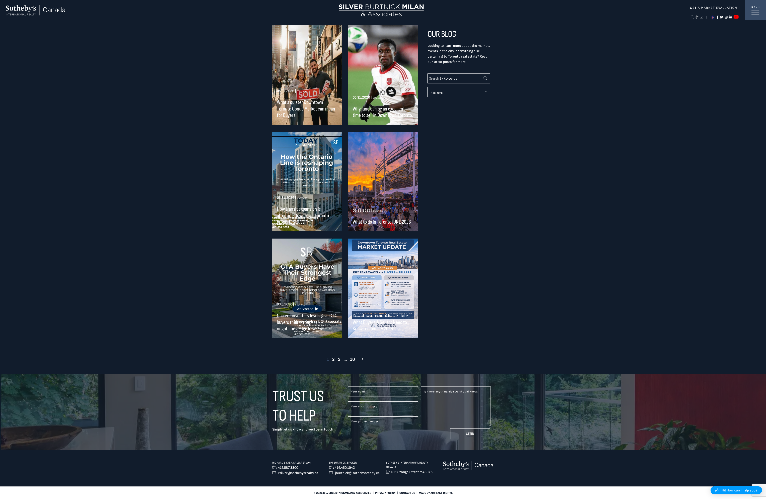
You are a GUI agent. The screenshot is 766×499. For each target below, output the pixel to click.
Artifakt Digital (441, 493)
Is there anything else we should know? (451, 391)
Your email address (365, 406)
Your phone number (365, 421)
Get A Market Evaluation (714, 8)
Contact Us (407, 493)
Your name (359, 391)
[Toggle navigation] (755, 15)
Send (470, 434)
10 (352, 359)
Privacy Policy (385, 493)
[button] (736, 490)
